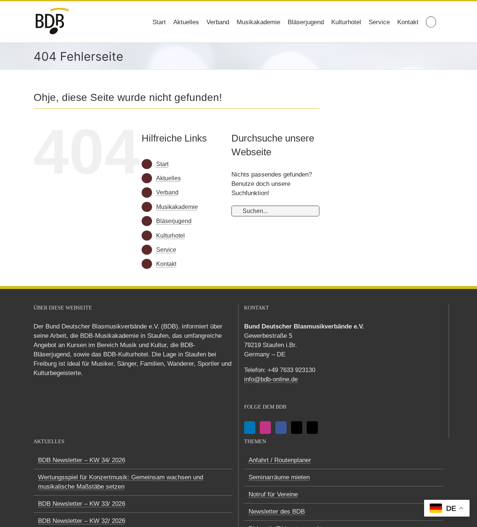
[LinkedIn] (249, 427)
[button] (431, 21)
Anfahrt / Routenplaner (280, 460)
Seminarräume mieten (279, 477)
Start (162, 164)
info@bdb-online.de (271, 379)
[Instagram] (265, 427)
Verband (167, 192)
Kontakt (166, 264)
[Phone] (312, 427)
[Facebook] (281, 427)
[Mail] (296, 427)
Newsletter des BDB (277, 511)
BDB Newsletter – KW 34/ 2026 (81, 460)
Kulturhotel (170, 235)
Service (166, 250)
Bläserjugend (174, 221)
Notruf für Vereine (273, 494)
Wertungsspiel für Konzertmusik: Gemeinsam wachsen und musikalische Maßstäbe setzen (120, 482)
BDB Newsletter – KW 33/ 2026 (81, 503)
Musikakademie (177, 207)
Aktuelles (168, 178)
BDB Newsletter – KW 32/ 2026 (81, 520)
